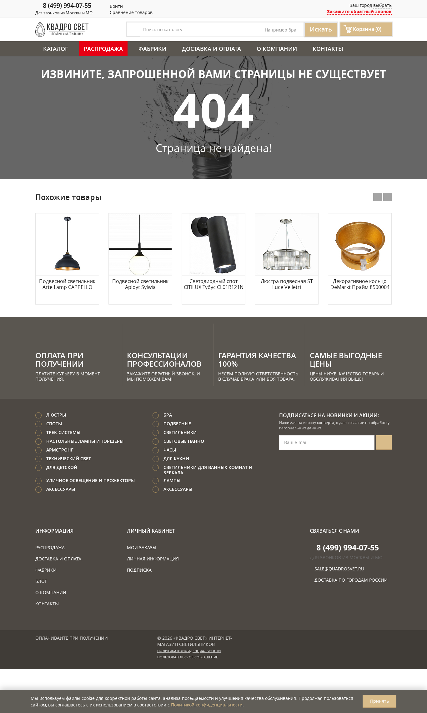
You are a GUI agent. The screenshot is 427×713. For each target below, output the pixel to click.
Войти (115, 6)
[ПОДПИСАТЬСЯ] (384, 442)
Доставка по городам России (351, 580)
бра (292, 30)
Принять (379, 701)
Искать (321, 29)
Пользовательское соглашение (187, 657)
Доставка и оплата (211, 48)
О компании (277, 48)
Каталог (55, 48)
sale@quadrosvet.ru (339, 569)
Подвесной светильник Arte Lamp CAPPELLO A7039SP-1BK (67, 284)
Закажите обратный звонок (359, 11)
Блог (41, 581)
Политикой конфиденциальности (207, 705)
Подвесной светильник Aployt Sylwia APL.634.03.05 (140, 284)
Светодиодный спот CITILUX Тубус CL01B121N (214, 284)
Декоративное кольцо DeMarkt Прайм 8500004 (359, 284)
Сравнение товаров (130, 12)
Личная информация (153, 559)
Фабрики (152, 48)
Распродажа (103, 48)
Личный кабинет (151, 530)
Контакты (328, 48)
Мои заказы (141, 547)
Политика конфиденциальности (189, 651)
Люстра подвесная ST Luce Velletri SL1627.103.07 (287, 284)
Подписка (139, 570)
